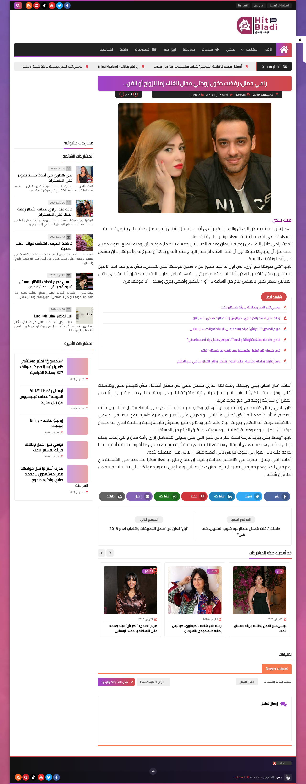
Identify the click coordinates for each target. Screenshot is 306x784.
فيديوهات (142, 49)
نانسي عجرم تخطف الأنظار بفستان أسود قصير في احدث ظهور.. (45, 284)
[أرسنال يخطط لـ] (77, 396)
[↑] (153, 771)
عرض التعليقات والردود (115, 682)
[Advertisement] (101, 26)
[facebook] (67, 5)
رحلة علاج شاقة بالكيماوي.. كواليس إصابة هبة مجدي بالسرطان (236, 318)
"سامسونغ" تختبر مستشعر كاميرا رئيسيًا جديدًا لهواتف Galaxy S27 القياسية (41, 366)
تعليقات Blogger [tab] (277, 668)
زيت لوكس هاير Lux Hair (53, 315)
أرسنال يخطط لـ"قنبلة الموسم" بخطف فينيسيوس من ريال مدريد (226, 66)
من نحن (258, 5)
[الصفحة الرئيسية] (284, 49)
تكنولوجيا (106, 49)
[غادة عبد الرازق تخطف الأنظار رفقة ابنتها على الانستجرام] (84, 208)
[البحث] (18, 5)
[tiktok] (44, 5)
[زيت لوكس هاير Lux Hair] (84, 315)
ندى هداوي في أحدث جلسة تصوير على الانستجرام (45, 177)
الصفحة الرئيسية (279, 5)
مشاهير (251, 49)
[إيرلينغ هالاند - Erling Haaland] (77, 426)
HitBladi (239, 777)
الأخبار (268, 49)
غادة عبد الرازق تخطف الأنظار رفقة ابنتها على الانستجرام (44, 211)
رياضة (124, 49)
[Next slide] (101, 553)
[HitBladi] (257, 25)
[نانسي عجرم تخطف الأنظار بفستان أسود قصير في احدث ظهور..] (84, 281)
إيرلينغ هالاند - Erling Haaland (146, 66)
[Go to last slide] (110, 553)
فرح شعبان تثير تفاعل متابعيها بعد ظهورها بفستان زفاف (240, 350)
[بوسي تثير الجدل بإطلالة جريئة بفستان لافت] (77, 450)
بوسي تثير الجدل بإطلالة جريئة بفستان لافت (80, 66)
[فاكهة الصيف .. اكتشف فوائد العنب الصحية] (84, 242)
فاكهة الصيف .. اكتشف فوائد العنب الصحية (44, 246)
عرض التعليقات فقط (152, 682)
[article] (149, 523)
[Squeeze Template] (288, 777)
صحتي (230, 49)
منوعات (207, 49)
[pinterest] (36, 5)
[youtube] (52, 5)
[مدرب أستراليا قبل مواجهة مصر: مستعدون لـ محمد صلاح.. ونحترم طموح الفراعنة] (77, 474)
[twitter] (59, 5)
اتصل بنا (243, 5)
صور (166, 49)
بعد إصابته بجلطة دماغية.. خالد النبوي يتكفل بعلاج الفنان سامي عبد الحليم (228, 361)
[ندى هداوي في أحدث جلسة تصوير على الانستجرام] (84, 174)
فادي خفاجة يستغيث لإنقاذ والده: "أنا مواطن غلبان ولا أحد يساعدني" (233, 339)
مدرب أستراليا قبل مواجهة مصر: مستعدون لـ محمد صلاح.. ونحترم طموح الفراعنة (54, 477)
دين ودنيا (189, 49)
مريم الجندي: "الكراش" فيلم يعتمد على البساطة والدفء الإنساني (235, 329)
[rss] (29, 5)
